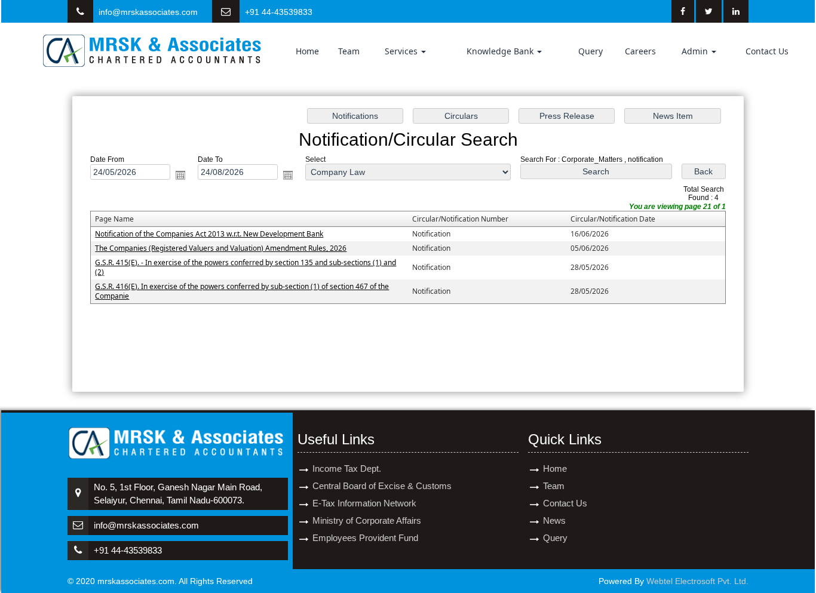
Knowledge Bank (501, 51)
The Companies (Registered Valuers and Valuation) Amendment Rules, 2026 (220, 248)
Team (349, 51)
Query (590, 51)
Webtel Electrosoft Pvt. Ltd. (697, 581)
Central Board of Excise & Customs (382, 486)
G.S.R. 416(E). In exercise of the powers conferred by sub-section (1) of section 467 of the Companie (242, 291)
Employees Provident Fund (365, 538)
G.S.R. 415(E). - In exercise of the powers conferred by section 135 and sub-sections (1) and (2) (245, 267)
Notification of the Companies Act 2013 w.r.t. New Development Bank (209, 234)
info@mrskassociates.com (148, 12)
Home (307, 51)
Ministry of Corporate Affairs (366, 520)
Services (402, 51)
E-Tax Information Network (364, 503)
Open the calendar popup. (180, 175)
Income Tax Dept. (346, 468)
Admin (696, 51)
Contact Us (767, 51)
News (554, 520)
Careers (640, 51)
